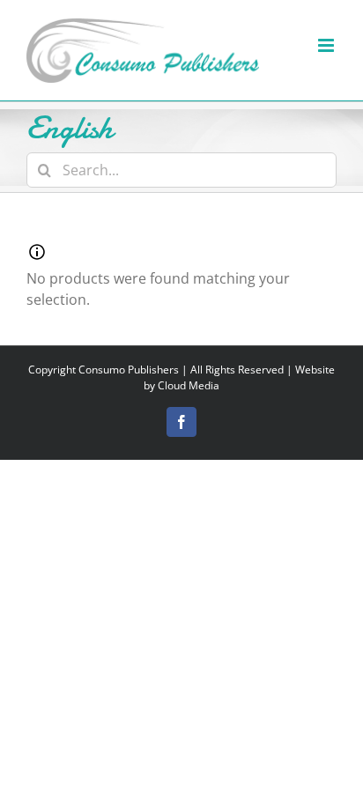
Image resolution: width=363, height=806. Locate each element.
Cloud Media (188, 385)
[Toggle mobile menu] (327, 45)
